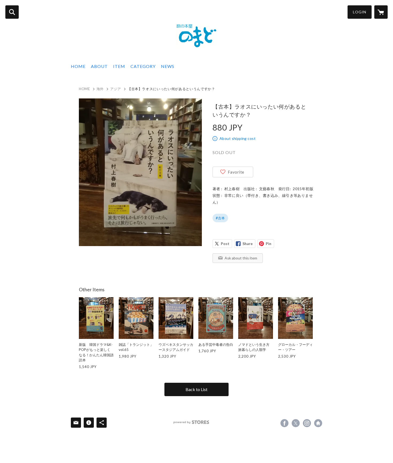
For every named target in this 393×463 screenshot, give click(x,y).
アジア (115, 89)
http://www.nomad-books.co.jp (318, 423)
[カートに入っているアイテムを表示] (381, 12)
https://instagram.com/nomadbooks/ (307, 423)
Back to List (196, 389)
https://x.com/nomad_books (296, 423)
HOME (78, 66)
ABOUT (99, 66)
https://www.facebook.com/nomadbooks (284, 423)
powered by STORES (191, 422)
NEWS (167, 66)
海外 (100, 89)
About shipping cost (237, 138)
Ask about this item (241, 258)
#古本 (220, 218)
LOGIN (359, 12)
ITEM (119, 66)
